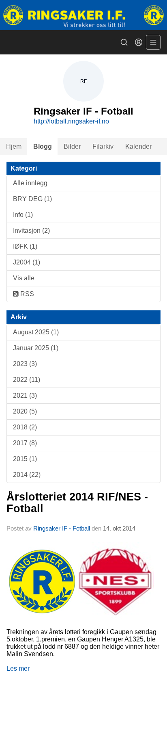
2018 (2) (25, 427)
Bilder (72, 146)
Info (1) (23, 214)
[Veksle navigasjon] (153, 42)
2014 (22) (27, 474)
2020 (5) (25, 411)
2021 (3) (25, 395)
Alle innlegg (30, 183)
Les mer (18, 668)
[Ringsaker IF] (83, 15)
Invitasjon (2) (31, 230)
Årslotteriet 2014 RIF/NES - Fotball (77, 503)
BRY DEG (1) (32, 198)
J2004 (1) (26, 262)
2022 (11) (26, 379)
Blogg (42, 146)
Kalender (138, 146)
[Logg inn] (138, 42)
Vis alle (23, 278)
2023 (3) (25, 363)
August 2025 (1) (36, 332)
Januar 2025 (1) (35, 347)
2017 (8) (25, 443)
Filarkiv (102, 146)
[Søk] (124, 42)
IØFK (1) (25, 246)
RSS (26, 293)
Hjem (13, 146)
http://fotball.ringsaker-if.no (71, 121)
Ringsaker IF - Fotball (61, 528)
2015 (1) (25, 458)
